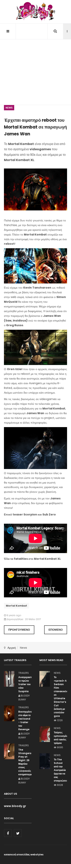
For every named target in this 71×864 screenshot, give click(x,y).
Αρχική (11, 648)
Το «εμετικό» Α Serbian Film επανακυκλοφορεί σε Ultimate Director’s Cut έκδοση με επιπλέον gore (60, 697)
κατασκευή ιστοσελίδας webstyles (23, 854)
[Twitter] (18, 833)
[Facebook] (8, 833)
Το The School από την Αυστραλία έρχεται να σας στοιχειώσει (60, 770)
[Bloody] (35, 11)
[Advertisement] (35, 64)
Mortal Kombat (16, 606)
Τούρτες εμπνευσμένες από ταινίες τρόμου (60, 738)
